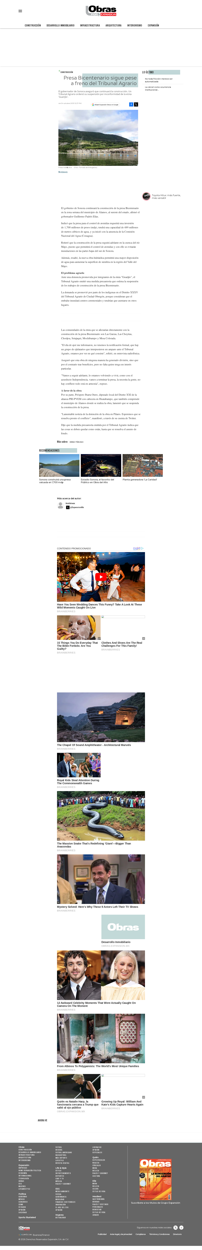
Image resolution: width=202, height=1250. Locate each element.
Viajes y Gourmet (63, 1184)
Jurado (95, 1215)
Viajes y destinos (100, 1204)
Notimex (70, 503)
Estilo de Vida (98, 1212)
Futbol (59, 1147)
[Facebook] (131, 104)
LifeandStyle (24, 1189)
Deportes (60, 1176)
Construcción (33, 25)
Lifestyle (60, 1160)
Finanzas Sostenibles (65, 1202)
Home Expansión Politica (30, 1170)
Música (59, 1181)
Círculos (96, 1165)
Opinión (22, 1210)
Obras (21, 1147)
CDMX (21, 1204)
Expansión (153, 25)
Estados (22, 1207)
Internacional (25, 1175)
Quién (95, 1157)
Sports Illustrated (27, 1217)
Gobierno (23, 1196)
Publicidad (102, 1234)
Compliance (141, 1234)
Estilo (58, 1170)
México (22, 1199)
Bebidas (96, 1201)
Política (22, 1194)
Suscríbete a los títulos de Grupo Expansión (155, 1202)
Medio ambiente (62, 1191)
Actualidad (61, 1217)
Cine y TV (60, 1178)
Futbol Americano (64, 1152)
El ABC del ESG (62, 1207)
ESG (20, 1183)
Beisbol (59, 1150)
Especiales (97, 1152)
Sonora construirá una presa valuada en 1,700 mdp (55, 481)
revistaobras (175, 1228)
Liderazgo (97, 1147)
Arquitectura (113, 25)
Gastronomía (98, 1199)
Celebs (95, 1189)
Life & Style (61, 1168)
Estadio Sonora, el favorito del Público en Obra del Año (97, 481)
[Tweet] (136, 104)
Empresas (23, 1168)
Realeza (95, 1163)
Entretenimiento (63, 1173)
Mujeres (22, 1186)
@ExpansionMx (77, 507)
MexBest (96, 1196)
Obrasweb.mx (181, 1228)
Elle (94, 1181)
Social (58, 1194)
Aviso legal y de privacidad (121, 1234)
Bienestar (97, 1209)
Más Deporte (61, 1158)
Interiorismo (134, 25)
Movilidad (60, 1199)
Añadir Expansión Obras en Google (106, 105)
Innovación (61, 1204)
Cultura (96, 1176)
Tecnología (24, 1178)
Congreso (23, 1202)
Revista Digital (62, 1163)
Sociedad (23, 1212)
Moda (94, 1168)
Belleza (95, 1170)
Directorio (177, 1234)
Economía (23, 1173)
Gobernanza (61, 1197)
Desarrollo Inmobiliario (60, 25)
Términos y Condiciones (159, 1234)
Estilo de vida (98, 1191)
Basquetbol (61, 1155)
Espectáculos (98, 1160)
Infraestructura (90, 25)
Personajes (97, 1207)
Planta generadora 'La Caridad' (140, 479)
